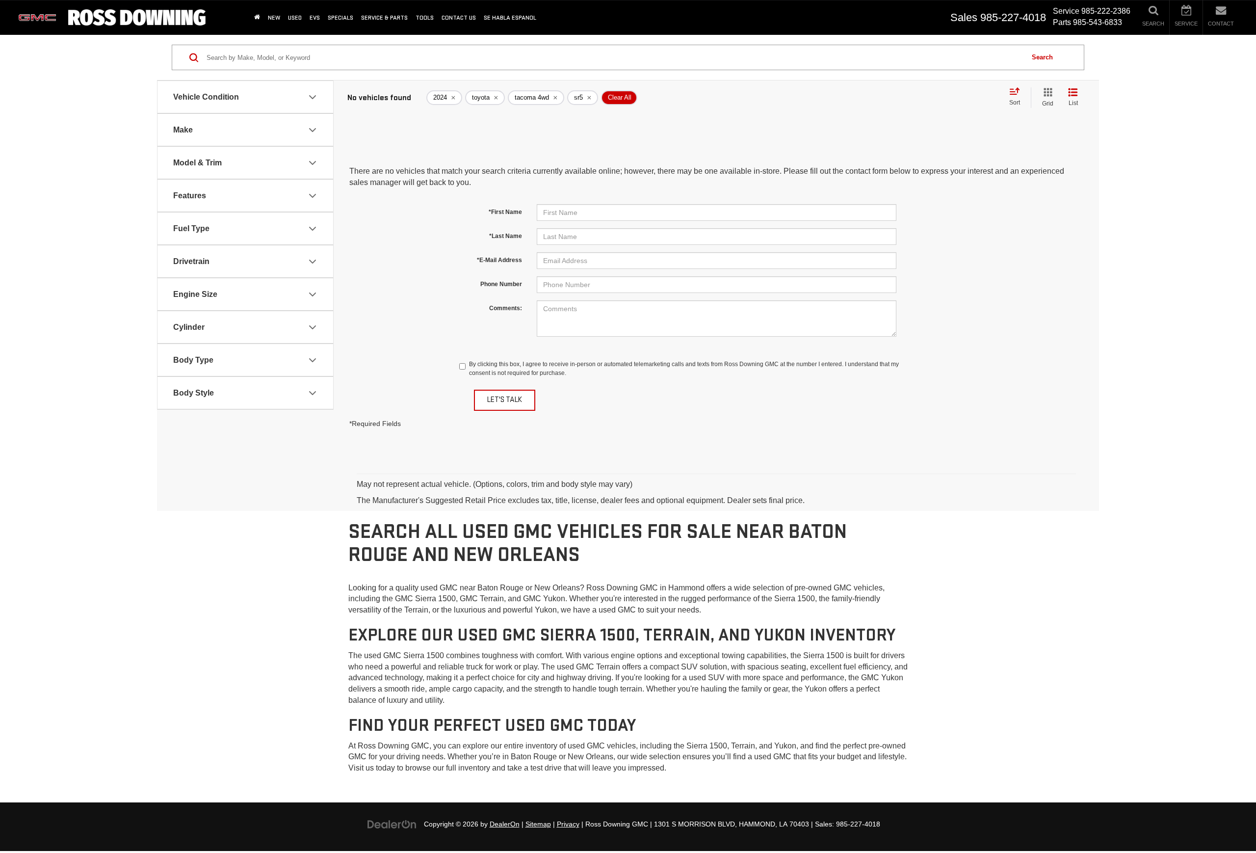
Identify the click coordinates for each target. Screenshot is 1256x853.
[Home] (257, 17)
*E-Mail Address (499, 260)
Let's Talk (504, 399)
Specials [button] (340, 18)
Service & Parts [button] (384, 18)
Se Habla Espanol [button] (510, 18)
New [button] (274, 18)
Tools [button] (425, 18)
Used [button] (295, 18)
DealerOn (505, 824)
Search (1042, 57)
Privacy (568, 824)
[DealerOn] (392, 824)
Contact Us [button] (459, 18)
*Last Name (505, 236)
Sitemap (538, 824)
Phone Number (501, 284)
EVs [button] (315, 18)
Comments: (505, 308)
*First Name (505, 212)
